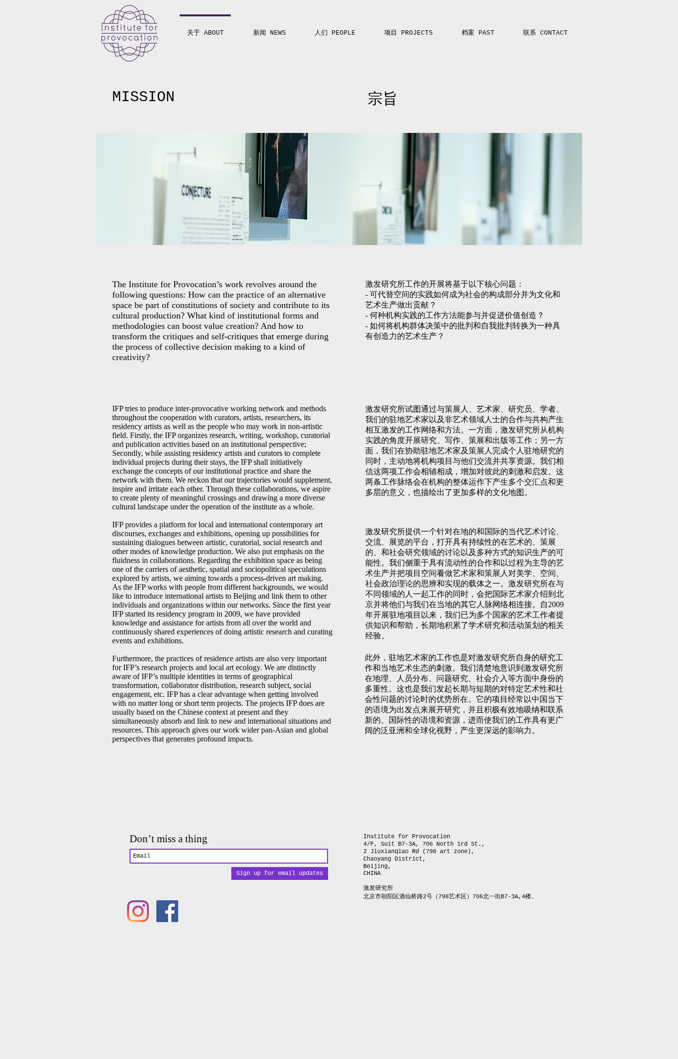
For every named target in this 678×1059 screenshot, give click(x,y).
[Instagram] (138, 911)
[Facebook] (167, 911)
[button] (408, 28)
